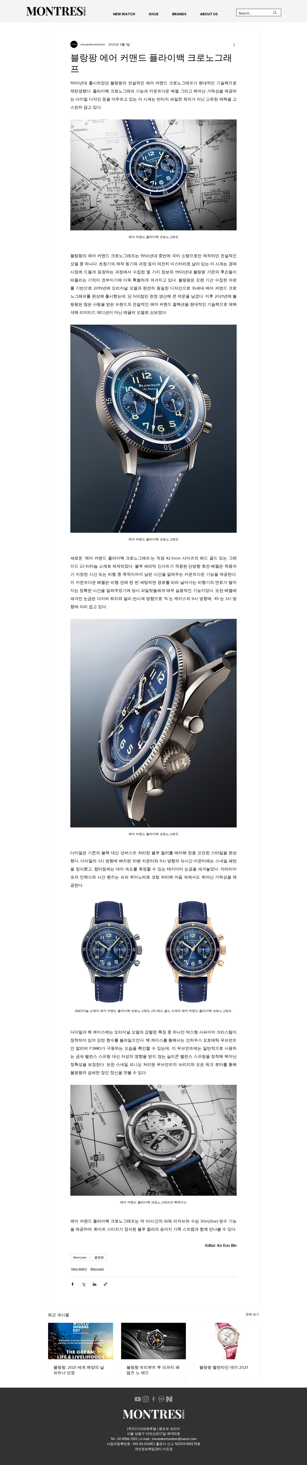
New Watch (79, 1269)
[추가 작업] (234, 44)
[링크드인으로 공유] (94, 1284)
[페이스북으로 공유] (72, 1284)
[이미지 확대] (111, 952)
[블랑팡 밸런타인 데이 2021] (226, 1341)
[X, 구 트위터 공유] (83, 1284)
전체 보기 (252, 1314)
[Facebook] (153, 1399)
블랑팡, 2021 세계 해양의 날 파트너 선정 (78, 1370)
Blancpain (80, 1257)
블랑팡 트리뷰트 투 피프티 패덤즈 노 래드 (153, 1370)
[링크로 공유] (105, 1284)
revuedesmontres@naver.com (174, 1439)
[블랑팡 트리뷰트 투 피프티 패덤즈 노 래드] (153, 1341)
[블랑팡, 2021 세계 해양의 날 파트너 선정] (80, 1341)
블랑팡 (99, 1257)
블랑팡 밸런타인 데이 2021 (223, 1367)
